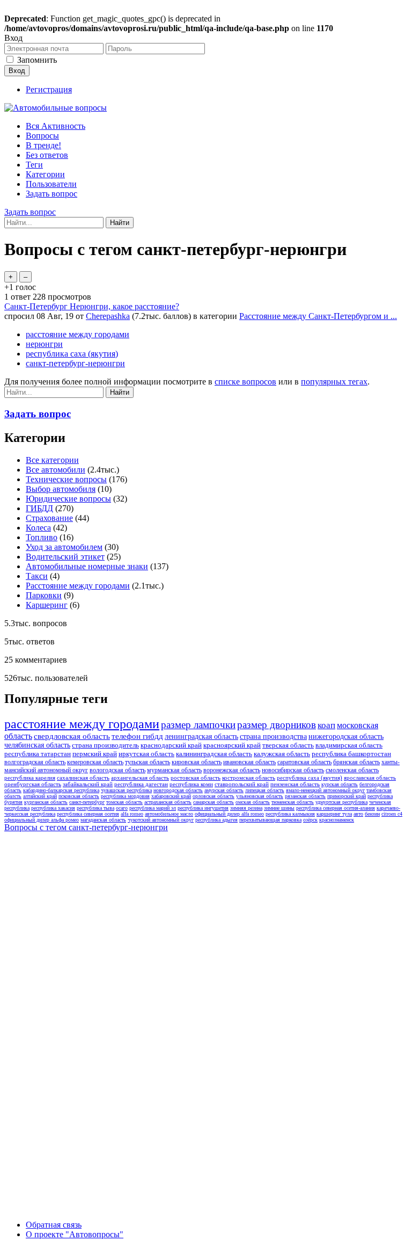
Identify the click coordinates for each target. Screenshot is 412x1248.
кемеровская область (95, 762)
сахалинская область (83, 777)
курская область (339, 784)
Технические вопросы (66, 479)
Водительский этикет (65, 556)
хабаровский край (171, 796)
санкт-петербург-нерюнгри (75, 363)
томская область (124, 802)
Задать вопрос (51, 193)
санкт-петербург (87, 802)
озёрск (310, 820)
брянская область (356, 762)
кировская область (197, 762)
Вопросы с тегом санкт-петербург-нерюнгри (86, 827)
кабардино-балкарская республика (61, 790)
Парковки (44, 595)
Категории (45, 174)
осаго (122, 808)
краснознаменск (336, 820)
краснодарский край (171, 745)
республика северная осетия (88, 814)
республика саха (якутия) (72, 353)
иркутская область (146, 754)
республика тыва (95, 808)
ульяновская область (259, 796)
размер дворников (276, 724)
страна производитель (105, 745)
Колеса (38, 527)
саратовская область (304, 762)
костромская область (248, 777)
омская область (253, 802)
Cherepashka (108, 316)
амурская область (224, 790)
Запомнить (37, 59)
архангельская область (140, 777)
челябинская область (37, 745)
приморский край (346, 796)
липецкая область (264, 790)
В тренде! (43, 145)
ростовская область (195, 777)
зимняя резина (246, 808)
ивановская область (249, 762)
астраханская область (168, 802)
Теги (34, 164)
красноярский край (232, 745)
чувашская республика (126, 790)
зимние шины (279, 808)
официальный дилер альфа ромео (41, 820)
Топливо (41, 537)
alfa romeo (132, 814)
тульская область (147, 762)
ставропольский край (242, 784)
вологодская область (117, 770)
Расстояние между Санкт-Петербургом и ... (318, 316)
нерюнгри (44, 344)
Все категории (52, 460)
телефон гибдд (137, 736)
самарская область (213, 802)
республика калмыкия (290, 814)
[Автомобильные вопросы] (55, 107)
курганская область (46, 802)
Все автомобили (55, 469)
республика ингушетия (203, 808)
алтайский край (40, 796)
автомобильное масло (169, 814)
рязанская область (305, 796)
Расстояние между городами (78, 585)
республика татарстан (37, 754)
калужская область (282, 754)
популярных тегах (334, 381)
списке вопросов (245, 381)
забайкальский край (88, 784)
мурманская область (174, 770)
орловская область (213, 796)
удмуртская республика (341, 802)
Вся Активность (55, 125)
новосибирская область (293, 770)
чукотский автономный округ (161, 820)
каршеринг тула (334, 814)
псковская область (78, 796)
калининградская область (214, 754)
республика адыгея (216, 820)
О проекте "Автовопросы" (74, 1234)
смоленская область (352, 770)
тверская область (288, 745)
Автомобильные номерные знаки (87, 566)
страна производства (273, 736)
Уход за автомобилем (64, 547)
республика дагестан (141, 784)
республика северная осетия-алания (335, 808)
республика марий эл (152, 808)
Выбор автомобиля (60, 489)
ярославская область (370, 777)
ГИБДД (39, 508)
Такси (37, 576)
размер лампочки (198, 724)
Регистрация (49, 89)
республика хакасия (53, 808)
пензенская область (295, 784)
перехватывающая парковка (270, 820)
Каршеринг (47, 605)
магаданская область (103, 820)
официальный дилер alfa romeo (229, 814)
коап (326, 725)
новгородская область (178, 790)
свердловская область (72, 736)
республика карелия (29, 777)
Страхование (49, 518)
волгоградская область (34, 762)
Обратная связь (54, 1224)
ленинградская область (201, 736)
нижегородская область (346, 736)
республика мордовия (125, 796)
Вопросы (42, 135)
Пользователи (51, 183)
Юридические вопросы (68, 498)
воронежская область (231, 770)
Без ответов (47, 154)
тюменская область (292, 802)
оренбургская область (32, 784)
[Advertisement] (84, 998)
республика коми (191, 784)
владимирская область (348, 745)
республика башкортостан (351, 754)
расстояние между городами (77, 334)
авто (358, 814)
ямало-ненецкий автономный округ (325, 790)
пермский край (94, 754)
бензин (372, 814)
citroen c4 (391, 814)
